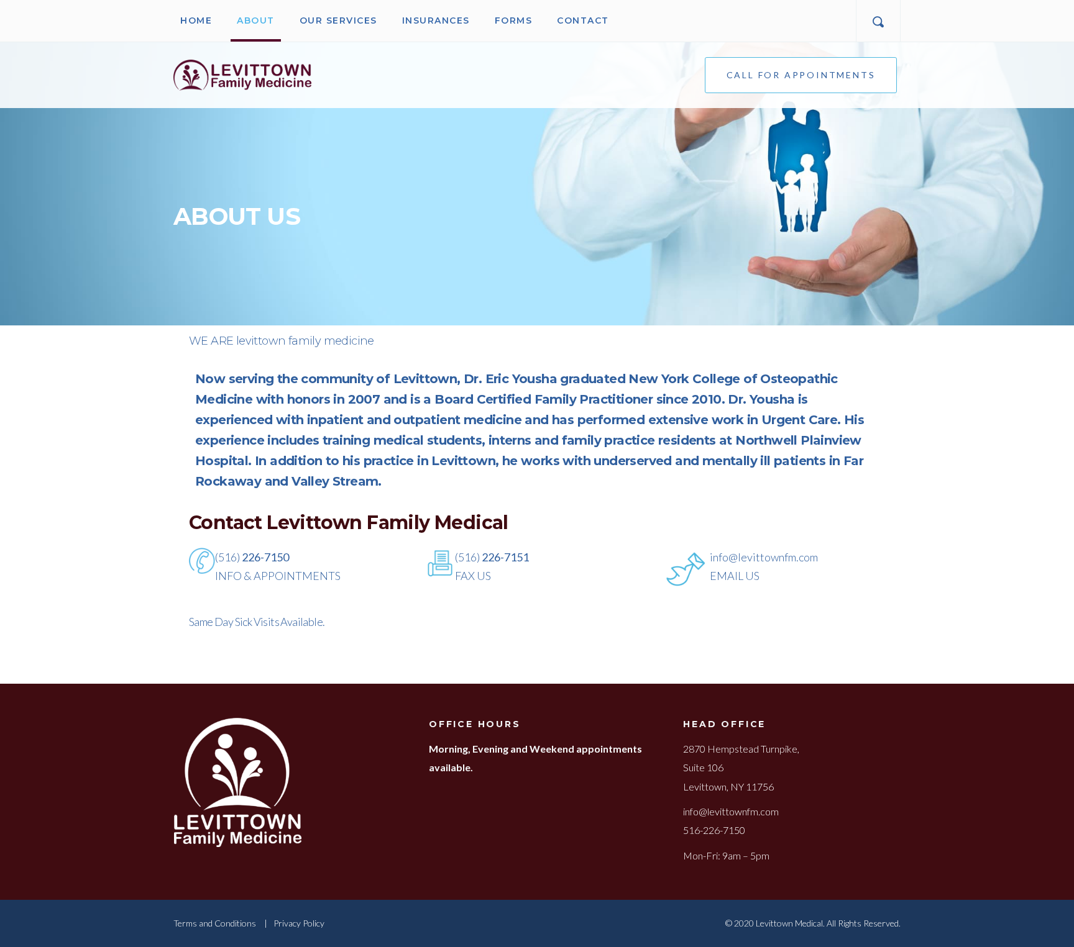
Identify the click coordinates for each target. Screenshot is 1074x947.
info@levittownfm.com (731, 811)
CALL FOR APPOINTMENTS (801, 75)
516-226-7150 (714, 830)
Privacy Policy (298, 923)
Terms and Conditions (214, 923)
